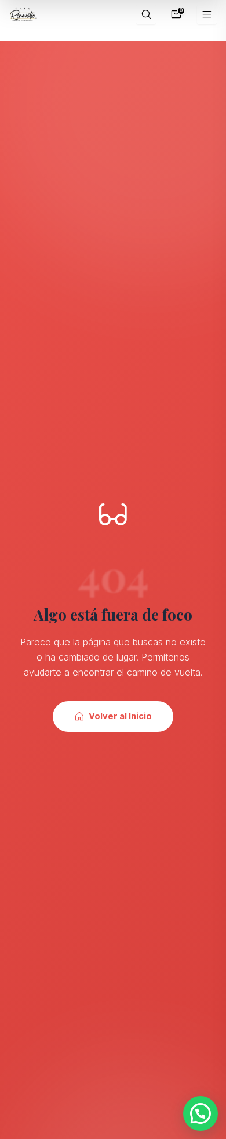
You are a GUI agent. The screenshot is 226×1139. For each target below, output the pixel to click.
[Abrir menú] (207, 14)
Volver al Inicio (120, 716)
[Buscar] (146, 14)
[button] (200, 1113)
